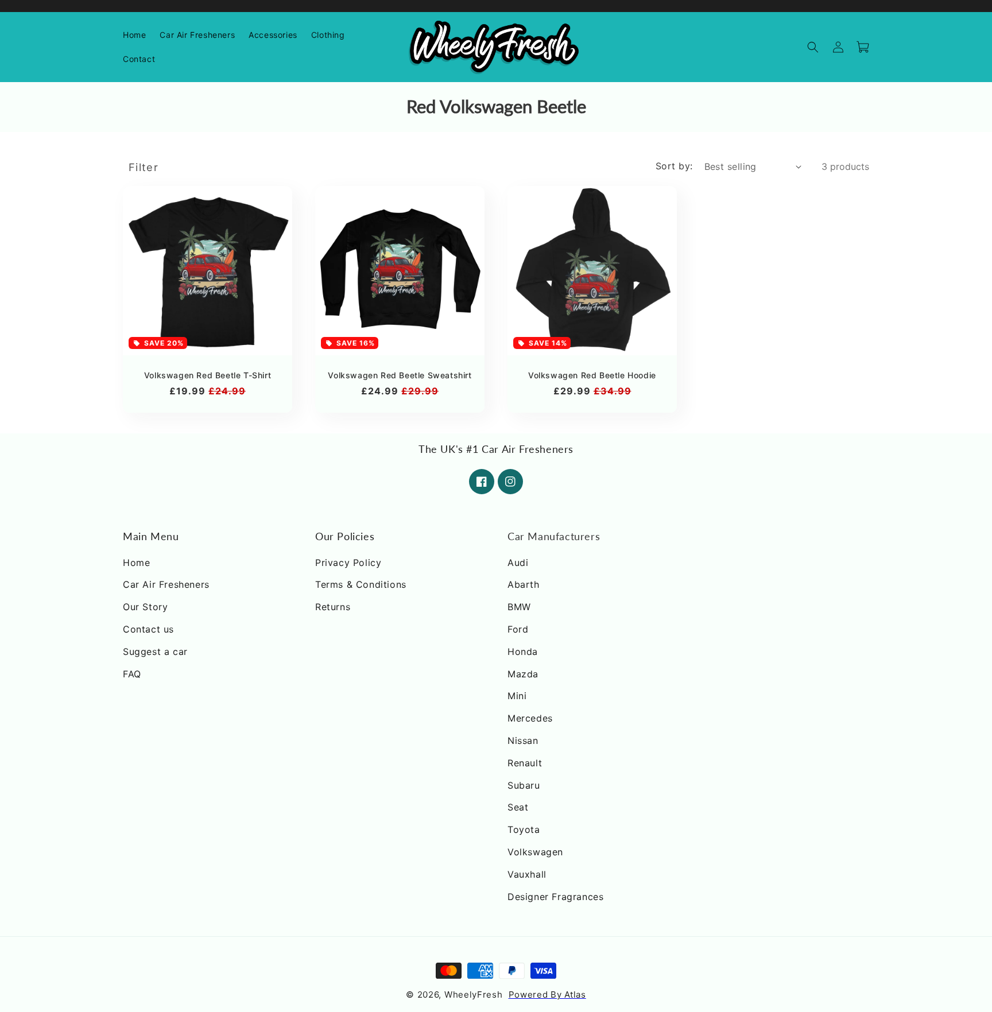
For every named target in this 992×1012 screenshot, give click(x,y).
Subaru (523, 785)
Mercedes (530, 718)
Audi (517, 562)
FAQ (132, 674)
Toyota (523, 829)
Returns (332, 606)
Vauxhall (527, 874)
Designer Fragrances (555, 896)
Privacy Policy (348, 562)
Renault (524, 763)
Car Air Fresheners (166, 585)
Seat (517, 807)
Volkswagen (535, 852)
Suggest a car (155, 651)
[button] (273, 35)
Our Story (145, 606)
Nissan (522, 740)
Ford (517, 629)
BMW (519, 606)
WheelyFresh (473, 995)
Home (136, 562)
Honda (522, 651)
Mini (516, 696)
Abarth (523, 585)
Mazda (522, 674)
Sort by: (674, 166)
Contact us (148, 629)
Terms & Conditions (360, 585)
